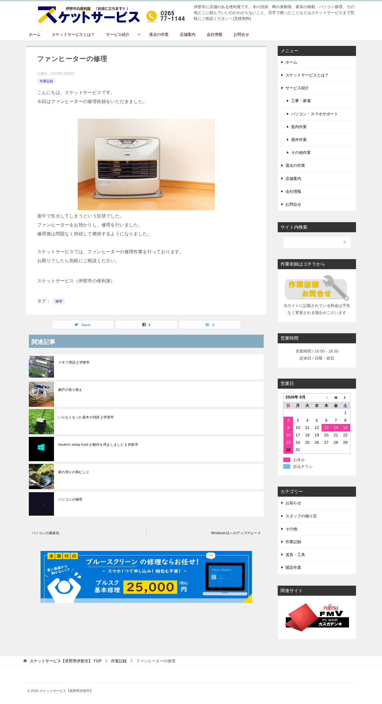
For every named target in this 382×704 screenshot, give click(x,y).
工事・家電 (301, 100)
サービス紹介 (117, 34)
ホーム (35, 34)
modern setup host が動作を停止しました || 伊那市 (98, 445)
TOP (66, 661)
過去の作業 (159, 34)
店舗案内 (187, 34)
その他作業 (301, 152)
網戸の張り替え (70, 390)
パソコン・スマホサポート (314, 114)
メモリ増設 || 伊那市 (74, 362)
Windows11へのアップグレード (236, 533)
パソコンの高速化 (45, 533)
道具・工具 (295, 554)
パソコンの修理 (70, 499)
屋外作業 (299, 139)
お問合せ (241, 34)
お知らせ (293, 503)
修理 (58, 301)
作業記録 (46, 81)
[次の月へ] (345, 397)
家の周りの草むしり (73, 472)
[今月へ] (336, 397)
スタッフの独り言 (301, 516)
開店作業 (293, 567)
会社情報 (214, 34)
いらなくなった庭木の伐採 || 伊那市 (86, 417)
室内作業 (299, 127)
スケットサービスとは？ (73, 34)
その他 (291, 529)
